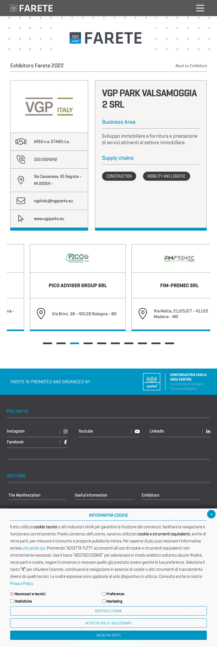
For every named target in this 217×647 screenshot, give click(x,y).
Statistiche (23, 601)
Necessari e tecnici (30, 593)
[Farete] (31, 7)
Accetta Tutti (109, 635)
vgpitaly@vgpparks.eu (53, 200)
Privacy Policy (21, 583)
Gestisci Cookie (108, 610)
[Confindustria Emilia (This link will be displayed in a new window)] (175, 381)
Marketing (114, 601)
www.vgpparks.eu (49, 218)
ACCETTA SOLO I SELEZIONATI (108, 623)
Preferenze (115, 593)
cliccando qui (34, 548)
